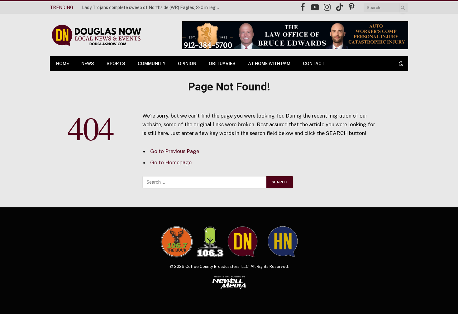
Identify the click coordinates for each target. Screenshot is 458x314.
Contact (314, 63)
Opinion (187, 63)
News (87, 63)
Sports (116, 63)
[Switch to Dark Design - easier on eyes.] (400, 63)
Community (151, 63)
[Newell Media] (229, 282)
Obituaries (222, 63)
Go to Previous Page (174, 151)
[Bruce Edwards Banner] (295, 35)
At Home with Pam (269, 63)
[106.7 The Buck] (176, 241)
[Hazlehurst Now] (283, 241)
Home (62, 63)
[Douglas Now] (96, 35)
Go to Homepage (171, 162)
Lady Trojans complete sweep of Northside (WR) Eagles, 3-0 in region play (152, 7)
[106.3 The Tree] (210, 242)
